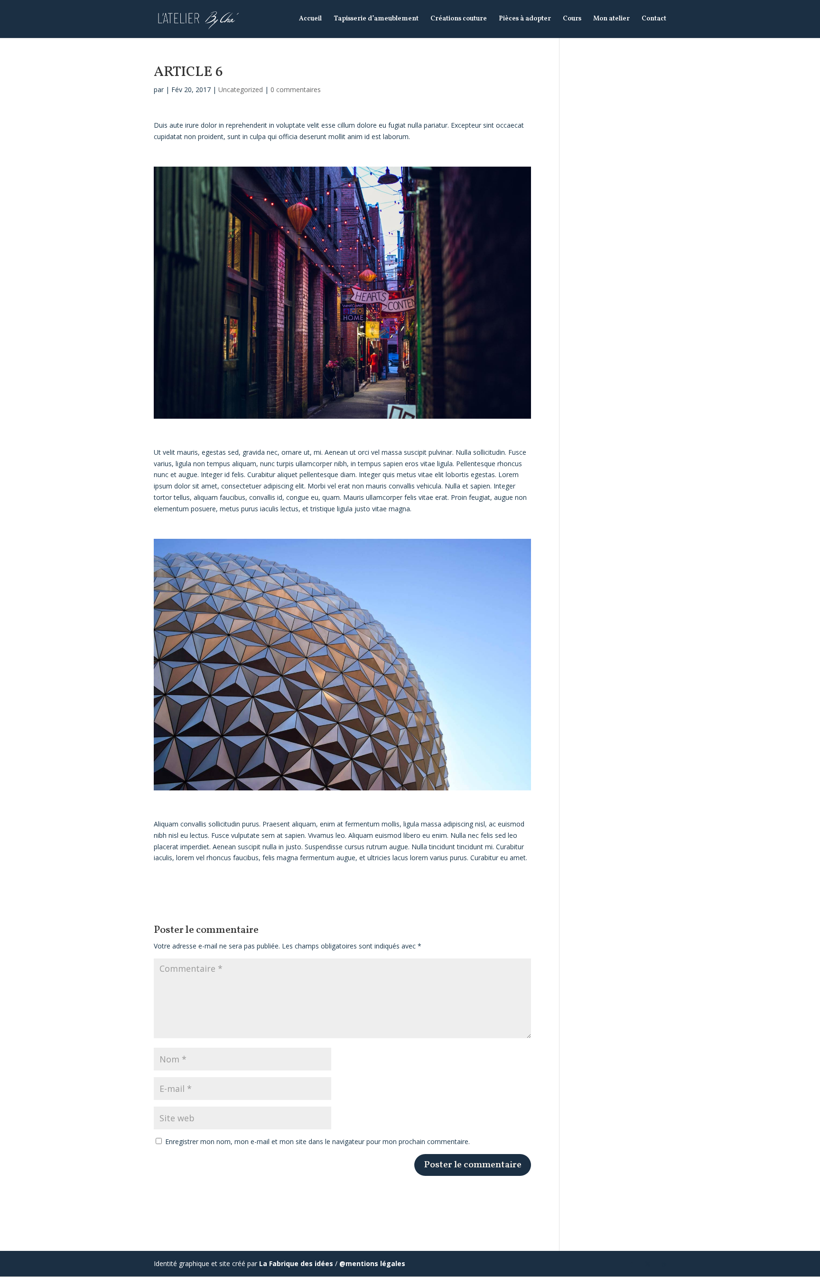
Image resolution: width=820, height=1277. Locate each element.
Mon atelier (611, 19)
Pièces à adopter (525, 19)
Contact (654, 19)
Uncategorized (240, 89)
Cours (572, 19)
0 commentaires (295, 89)
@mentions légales (372, 1263)
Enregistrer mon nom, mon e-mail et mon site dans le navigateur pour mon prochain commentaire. (317, 1141)
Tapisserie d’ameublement (376, 19)
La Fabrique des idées (296, 1263)
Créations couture (458, 19)
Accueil (310, 19)
